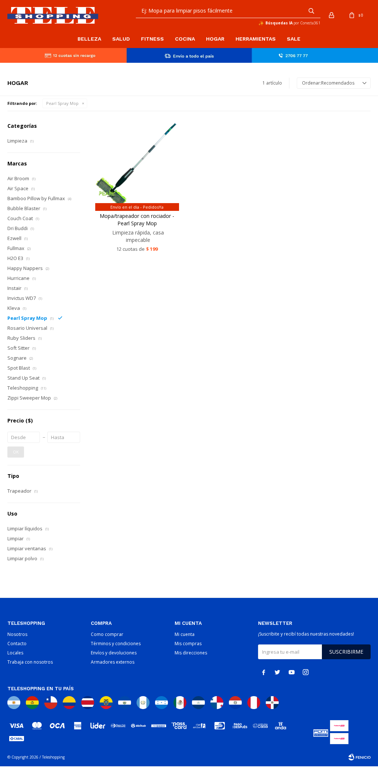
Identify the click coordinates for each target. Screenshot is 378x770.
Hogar (215, 39)
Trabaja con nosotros (30, 662)
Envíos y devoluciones (114, 653)
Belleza (89, 39)
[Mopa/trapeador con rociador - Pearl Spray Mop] (137, 164)
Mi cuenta (185, 634)
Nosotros (17, 634)
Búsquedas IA (279, 22)
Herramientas (256, 39)
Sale (293, 39)
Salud (121, 39)
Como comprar (107, 634)
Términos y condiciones (116, 643)
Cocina (185, 39)
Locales (15, 653)
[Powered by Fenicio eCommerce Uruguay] (359, 757)
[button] (311, 10)
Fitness (152, 39)
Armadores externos (112, 662)
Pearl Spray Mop (62, 103)
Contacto (17, 643)
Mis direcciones (191, 653)
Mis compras (188, 643)
